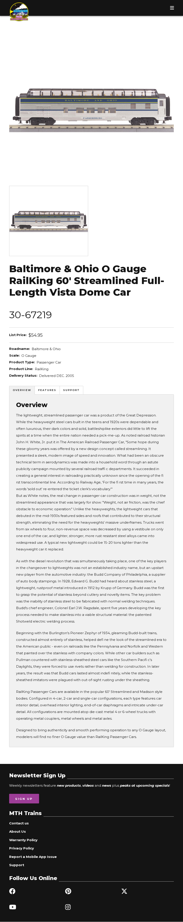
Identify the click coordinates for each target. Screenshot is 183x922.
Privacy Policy (21, 848)
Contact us (19, 823)
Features (47, 390)
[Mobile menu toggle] (172, 8)
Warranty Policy (23, 840)
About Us (17, 831)
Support (71, 390)
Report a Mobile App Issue (33, 857)
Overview (22, 390)
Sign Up (24, 799)
